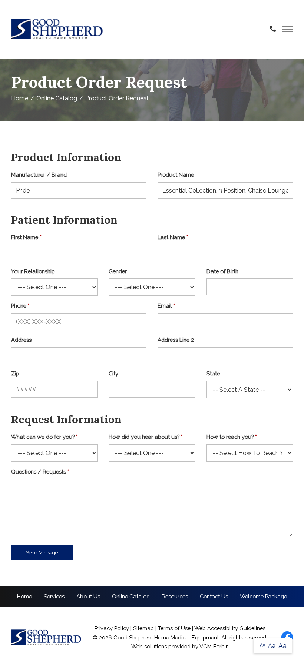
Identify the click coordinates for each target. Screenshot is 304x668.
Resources (175, 596)
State (213, 373)
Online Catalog (56, 98)
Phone (18, 306)
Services (54, 596)
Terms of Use (174, 628)
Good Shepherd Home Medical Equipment (166, 637)
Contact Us (214, 596)
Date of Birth (222, 271)
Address (21, 340)
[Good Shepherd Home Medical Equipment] (57, 29)
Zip (15, 373)
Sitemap (143, 628)
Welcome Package (263, 596)
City (113, 373)
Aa (262, 645)
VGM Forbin (214, 646)
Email (165, 306)
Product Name (176, 174)
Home (19, 98)
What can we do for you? (43, 437)
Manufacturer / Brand (39, 174)
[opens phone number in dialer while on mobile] (273, 29)
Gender (118, 271)
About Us (88, 596)
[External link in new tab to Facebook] (287, 637)
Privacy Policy (112, 628)
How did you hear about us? (144, 437)
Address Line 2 (176, 340)
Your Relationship (33, 271)
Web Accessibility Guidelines (229, 628)
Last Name (171, 237)
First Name (24, 237)
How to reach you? (230, 437)
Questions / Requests (38, 471)
